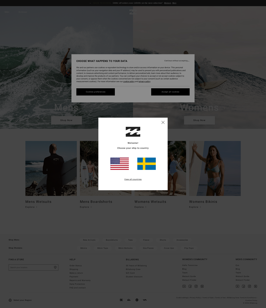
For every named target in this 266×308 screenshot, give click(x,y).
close (163, 122)
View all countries (133, 179)
